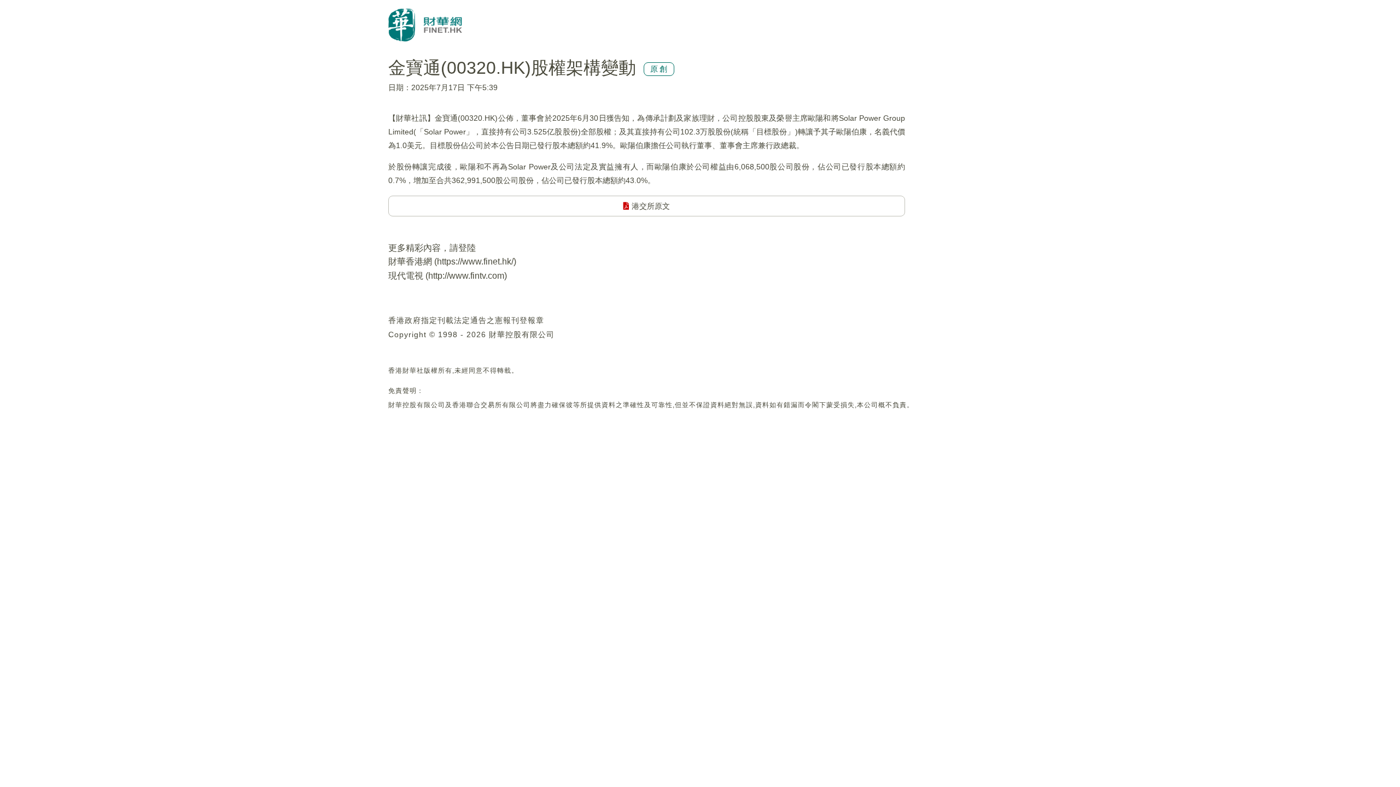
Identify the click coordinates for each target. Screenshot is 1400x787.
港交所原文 (649, 206)
